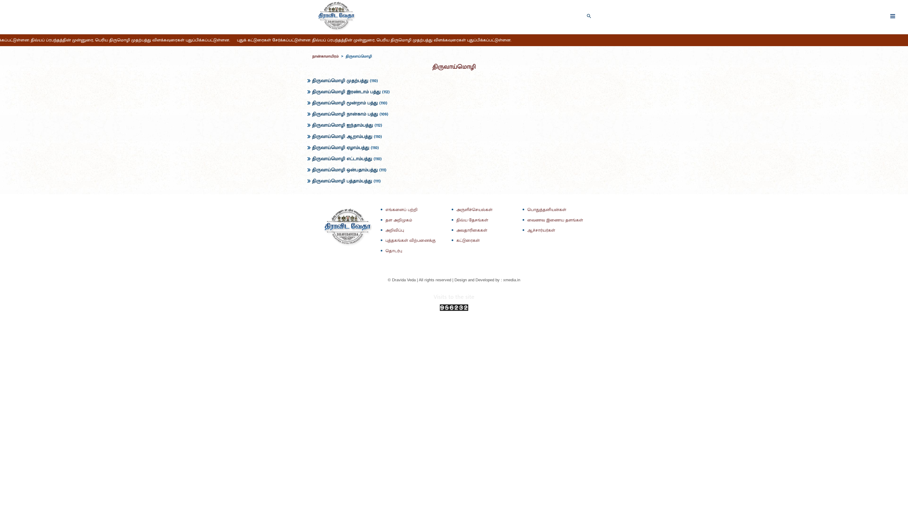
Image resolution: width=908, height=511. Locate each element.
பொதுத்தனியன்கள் (546, 209)
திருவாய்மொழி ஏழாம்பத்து (340, 148)
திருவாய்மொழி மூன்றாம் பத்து (345, 103)
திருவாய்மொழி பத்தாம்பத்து (342, 181)
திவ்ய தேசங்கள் (472, 220)
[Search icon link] (589, 16)
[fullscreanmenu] (893, 16)
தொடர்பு (393, 251)
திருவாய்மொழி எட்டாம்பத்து (342, 159)
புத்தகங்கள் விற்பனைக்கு (410, 240)
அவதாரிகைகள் (471, 230)
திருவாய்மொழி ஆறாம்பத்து (342, 136)
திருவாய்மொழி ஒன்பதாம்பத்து (345, 170)
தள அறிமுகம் (398, 220)
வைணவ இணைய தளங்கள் (555, 220)
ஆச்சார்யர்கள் (541, 230)
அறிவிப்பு (394, 230)
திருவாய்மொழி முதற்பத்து (340, 81)
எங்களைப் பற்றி (401, 209)
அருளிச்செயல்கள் (474, 209)
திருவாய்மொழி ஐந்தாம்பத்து (342, 125)
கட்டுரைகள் (468, 240)
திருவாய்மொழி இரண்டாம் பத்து (346, 92)
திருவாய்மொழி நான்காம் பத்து (345, 114)
